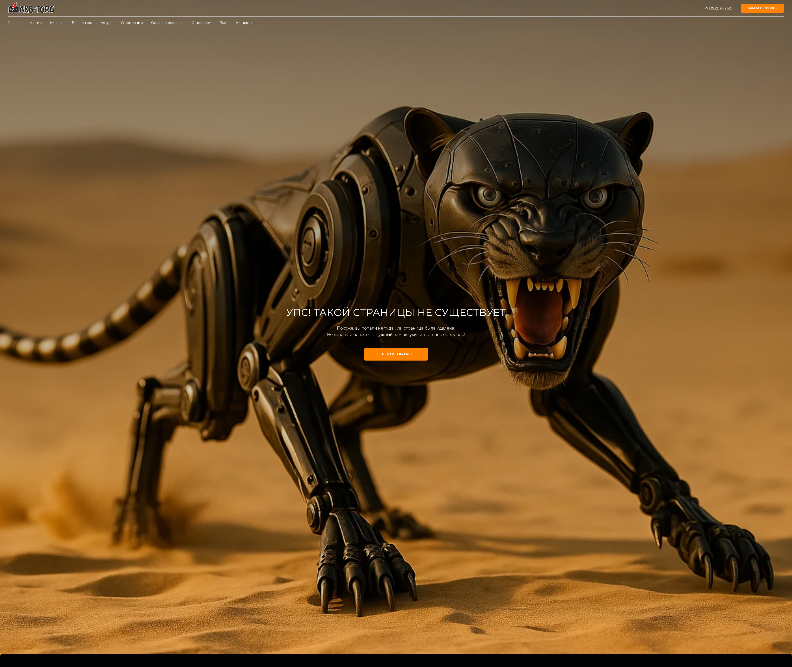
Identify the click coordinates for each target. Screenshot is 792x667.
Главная (15, 23)
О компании (132, 23)
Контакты (244, 23)
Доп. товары (82, 23)
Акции (36, 23)
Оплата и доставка (167, 23)
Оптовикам (201, 23)
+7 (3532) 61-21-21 (718, 8)
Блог (224, 23)
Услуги (107, 23)
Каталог (56, 23)
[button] (762, 8)
